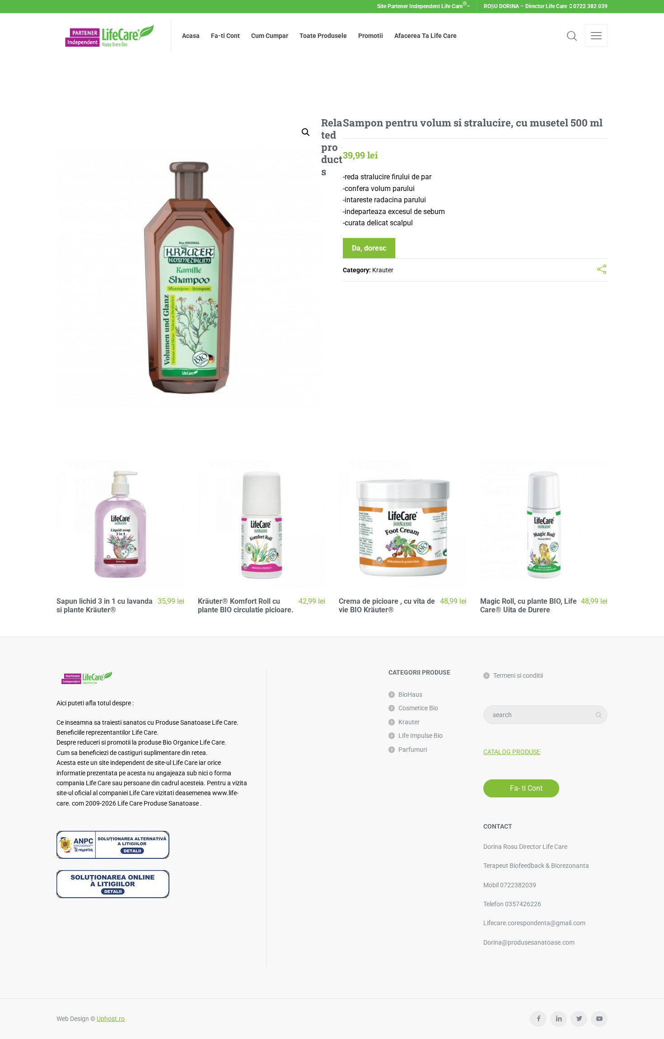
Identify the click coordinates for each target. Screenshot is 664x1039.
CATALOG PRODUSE (511, 751)
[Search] (572, 35)
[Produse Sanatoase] (108, 35)
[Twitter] (578, 1019)
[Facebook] (538, 1019)
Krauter (382, 270)
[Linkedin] (558, 1019)
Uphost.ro (111, 1018)
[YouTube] (599, 1019)
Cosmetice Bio (418, 708)
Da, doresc (369, 248)
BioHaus (410, 694)
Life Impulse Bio (420, 735)
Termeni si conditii (518, 675)
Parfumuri (412, 749)
